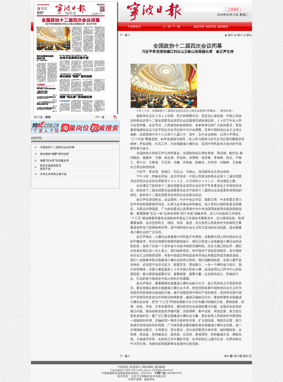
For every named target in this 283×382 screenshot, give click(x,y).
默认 (249, 35)
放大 (230, 35)
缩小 (240, 35)
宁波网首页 (134, 26)
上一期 (167, 26)
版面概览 (223, 26)
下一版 (100, 117)
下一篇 (125, 35)
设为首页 (160, 366)
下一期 (176, 26)
